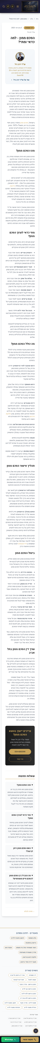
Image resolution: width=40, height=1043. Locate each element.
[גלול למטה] (35, 1031)
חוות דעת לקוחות (18, 980)
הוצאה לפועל (32, 980)
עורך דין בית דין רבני (15, 1022)
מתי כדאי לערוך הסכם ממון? (22, 817)
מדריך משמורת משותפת (28, 952)
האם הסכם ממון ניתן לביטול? (23, 850)
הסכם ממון (24, 122)
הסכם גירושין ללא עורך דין (28, 998)
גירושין (12, 186)
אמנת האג (8, 947)
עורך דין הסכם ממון (17, 1026)
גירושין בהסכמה (31, 943)
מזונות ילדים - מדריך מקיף (28, 1003)
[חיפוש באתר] (4, 6)
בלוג (31, 19)
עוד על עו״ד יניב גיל (21, 80)
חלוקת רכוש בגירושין (29, 957)
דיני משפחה (22, 543)
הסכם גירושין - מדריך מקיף (28, 984)
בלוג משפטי (32, 938)
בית (37, 19)
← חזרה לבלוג (29, 911)
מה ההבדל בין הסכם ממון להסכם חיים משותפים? (21, 877)
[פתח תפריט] (17, 6)
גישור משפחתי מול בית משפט (26, 947)
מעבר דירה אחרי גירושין (28, 962)
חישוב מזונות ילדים (17, 938)
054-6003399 (20, 751)
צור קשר (20, 759)
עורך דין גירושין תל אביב (17, 975)
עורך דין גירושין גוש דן (14, 1018)
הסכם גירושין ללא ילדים (29, 993)
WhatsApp (9, 1039)
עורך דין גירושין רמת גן (30, 1022)
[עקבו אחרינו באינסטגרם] (12, 6)
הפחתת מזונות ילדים (13, 1007)
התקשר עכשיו (28, 1039)
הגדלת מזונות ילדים (30, 1007)
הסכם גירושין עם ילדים (29, 989)
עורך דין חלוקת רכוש (31, 1026)
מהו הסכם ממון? (24, 785)
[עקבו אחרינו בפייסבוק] (8, 6)
